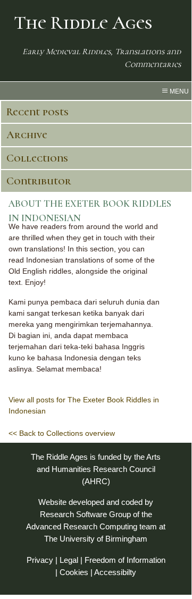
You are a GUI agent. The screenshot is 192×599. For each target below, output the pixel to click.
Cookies (74, 572)
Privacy (40, 559)
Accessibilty (115, 572)
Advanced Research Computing (81, 526)
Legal (69, 559)
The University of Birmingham (95, 538)
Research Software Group (85, 514)
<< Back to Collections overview (62, 433)
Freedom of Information (125, 559)
